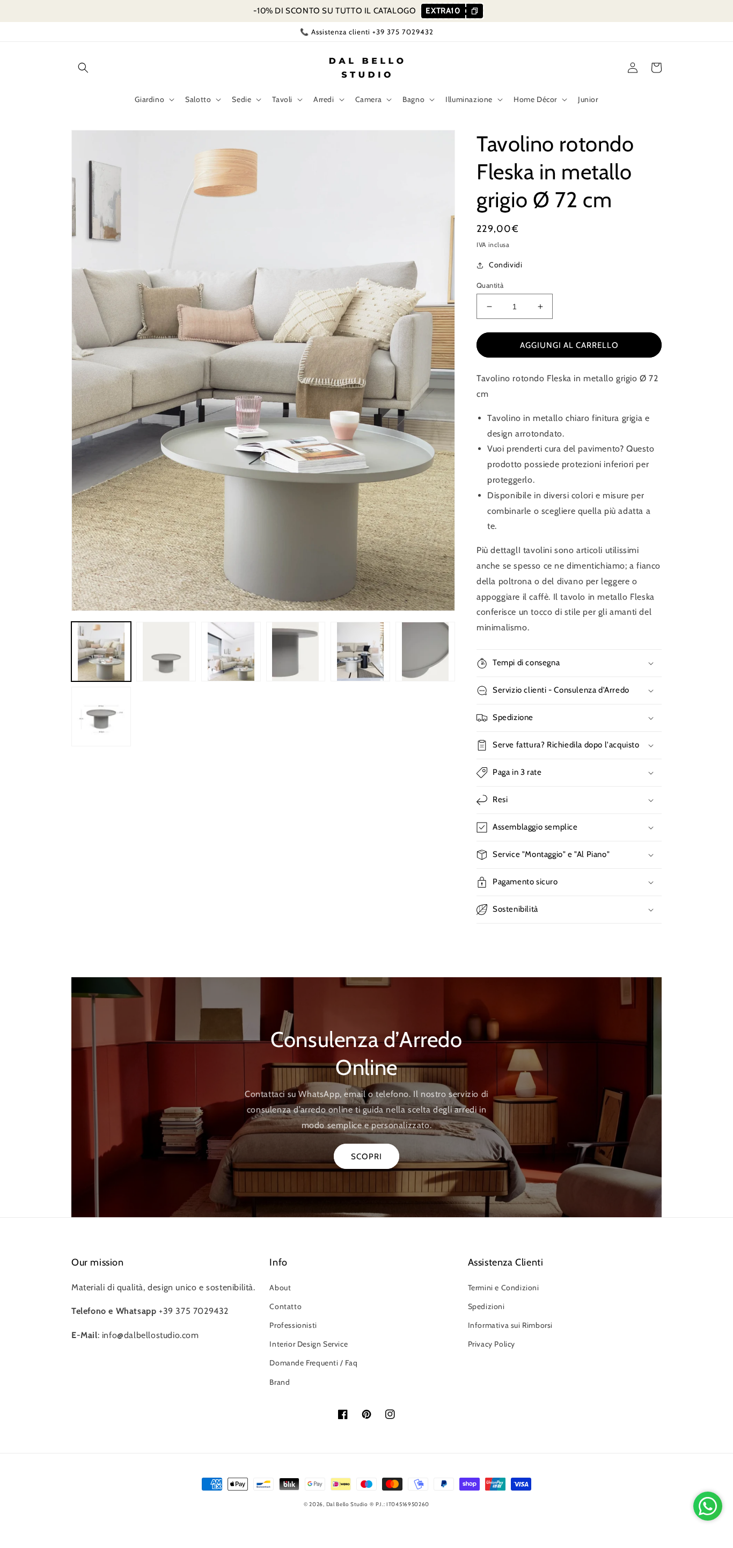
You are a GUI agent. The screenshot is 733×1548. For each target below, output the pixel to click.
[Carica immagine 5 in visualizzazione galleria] (360, 651)
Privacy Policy (491, 1344)
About (280, 1287)
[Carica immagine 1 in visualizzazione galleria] (101, 651)
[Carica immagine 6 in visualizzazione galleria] (425, 651)
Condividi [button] (505, 265)
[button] (83, 67)
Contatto (285, 1306)
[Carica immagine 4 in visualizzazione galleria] (296, 651)
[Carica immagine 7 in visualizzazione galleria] (101, 716)
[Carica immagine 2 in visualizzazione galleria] (166, 651)
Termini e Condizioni (503, 1287)
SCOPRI (366, 1156)
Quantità (490, 285)
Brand (279, 1382)
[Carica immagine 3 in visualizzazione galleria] (231, 651)
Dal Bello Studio (347, 1504)
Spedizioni (486, 1306)
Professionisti (293, 1325)
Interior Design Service (308, 1344)
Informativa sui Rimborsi (510, 1325)
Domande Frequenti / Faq (313, 1363)
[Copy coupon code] (474, 11)
